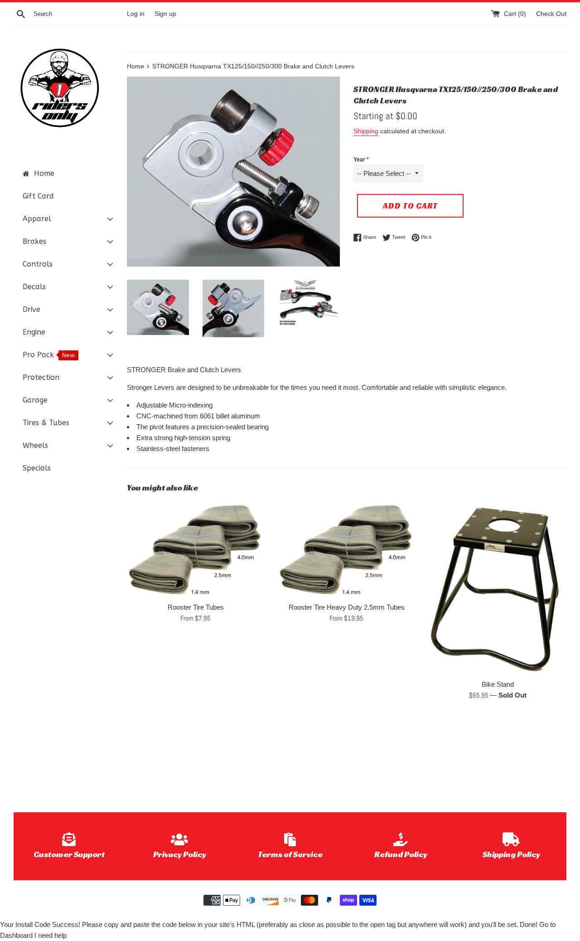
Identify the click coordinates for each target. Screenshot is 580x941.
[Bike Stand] (497, 587)
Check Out (551, 13)
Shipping (365, 131)
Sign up (165, 13)
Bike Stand (498, 684)
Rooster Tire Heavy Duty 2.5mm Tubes (347, 607)
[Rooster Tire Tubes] (195, 549)
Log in (136, 13)
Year (359, 159)
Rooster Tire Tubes (196, 607)
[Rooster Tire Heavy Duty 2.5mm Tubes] (346, 549)
